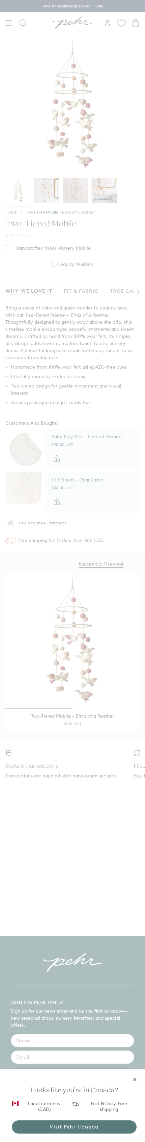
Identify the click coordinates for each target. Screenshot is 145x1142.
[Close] (135, 1079)
